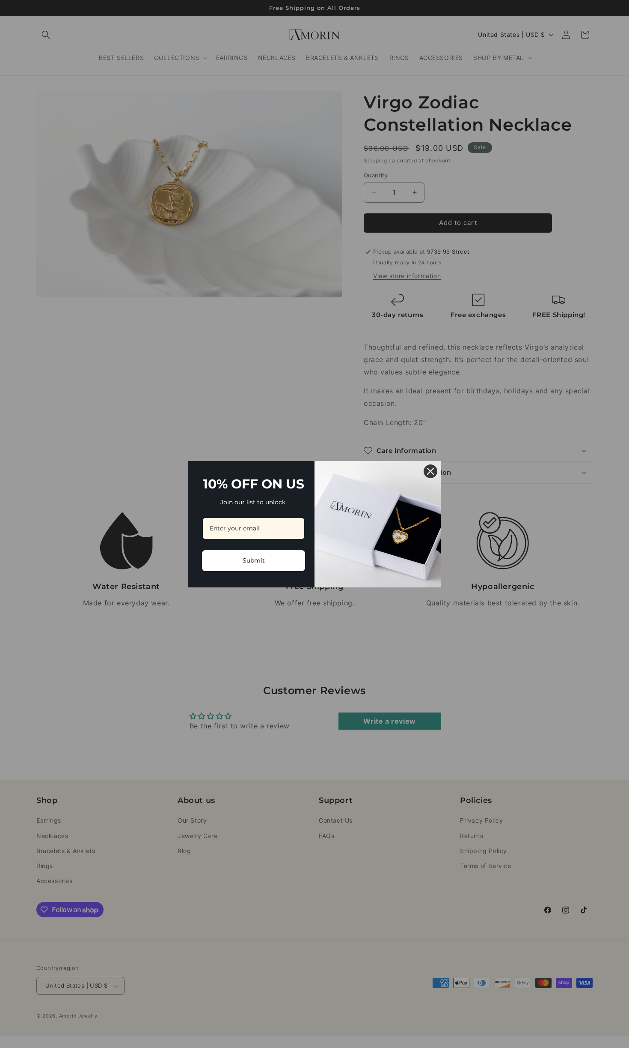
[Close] (430, 471)
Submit (254, 560)
